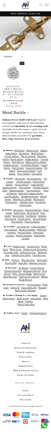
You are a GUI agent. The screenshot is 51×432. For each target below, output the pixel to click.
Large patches (37, 184)
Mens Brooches (10, 276)
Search (25, 390)
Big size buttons (28, 156)
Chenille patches (23, 181)
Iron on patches (34, 190)
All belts (15, 260)
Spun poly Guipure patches (31, 193)
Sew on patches (34, 178)
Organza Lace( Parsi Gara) (35, 249)
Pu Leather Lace (11, 252)
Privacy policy (25, 357)
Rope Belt (23, 263)
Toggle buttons (32, 159)
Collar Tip (14, 287)
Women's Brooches (12, 271)
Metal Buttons (37, 153)
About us (25, 361)
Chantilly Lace (39, 255)
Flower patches (22, 184)
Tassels (43, 295)
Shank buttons (16, 159)
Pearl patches (11, 202)
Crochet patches (11, 196)
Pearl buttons (18, 168)
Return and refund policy (25, 348)
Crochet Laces (33, 246)
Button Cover (32, 150)
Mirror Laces (15, 249)
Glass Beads (35, 298)
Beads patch (39, 199)
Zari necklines (10, 229)
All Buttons (19, 150)
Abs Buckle (31, 216)
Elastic (25, 313)
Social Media (24, 383)
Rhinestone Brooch (32, 271)
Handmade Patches (29, 196)
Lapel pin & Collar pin (29, 276)
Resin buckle (18, 216)
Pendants (42, 287)
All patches (20, 178)
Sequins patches (9, 187)
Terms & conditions (25, 352)
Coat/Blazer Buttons (30, 165)
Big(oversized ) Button (36, 162)
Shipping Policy (25, 366)
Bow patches (25, 187)
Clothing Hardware (38, 313)
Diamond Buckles (33, 210)
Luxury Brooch (37, 268)
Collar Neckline (38, 226)
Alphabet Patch (26, 202)
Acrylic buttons (11, 156)
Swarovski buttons (34, 168)
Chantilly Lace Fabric (21, 255)
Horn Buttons (18, 162)
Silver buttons (23, 173)
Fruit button (37, 173)
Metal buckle (33, 213)
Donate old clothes (25, 375)
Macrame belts (28, 260)
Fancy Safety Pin (29, 287)
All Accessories (34, 284)
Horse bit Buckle (32, 221)
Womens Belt (11, 263)
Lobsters (29, 301)
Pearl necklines (24, 232)
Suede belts (42, 260)
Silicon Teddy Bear (26, 304)
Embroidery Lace (28, 252)
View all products (25, 395)
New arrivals (25, 399)
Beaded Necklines (24, 235)
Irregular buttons (11, 165)
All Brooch (24, 268)
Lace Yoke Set (23, 226)
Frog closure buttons (26, 170)
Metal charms (9, 298)
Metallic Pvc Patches (22, 199)
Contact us (25, 343)
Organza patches (16, 190)
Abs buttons (24, 153)
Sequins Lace (19, 246)
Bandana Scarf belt (37, 263)
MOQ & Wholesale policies (25, 370)
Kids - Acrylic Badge (22, 274)
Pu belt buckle (24, 219)
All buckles (18, 210)
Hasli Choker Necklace (25, 290)
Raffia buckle (20, 213)
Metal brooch (39, 274)
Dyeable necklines (27, 229)
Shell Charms (23, 298)
